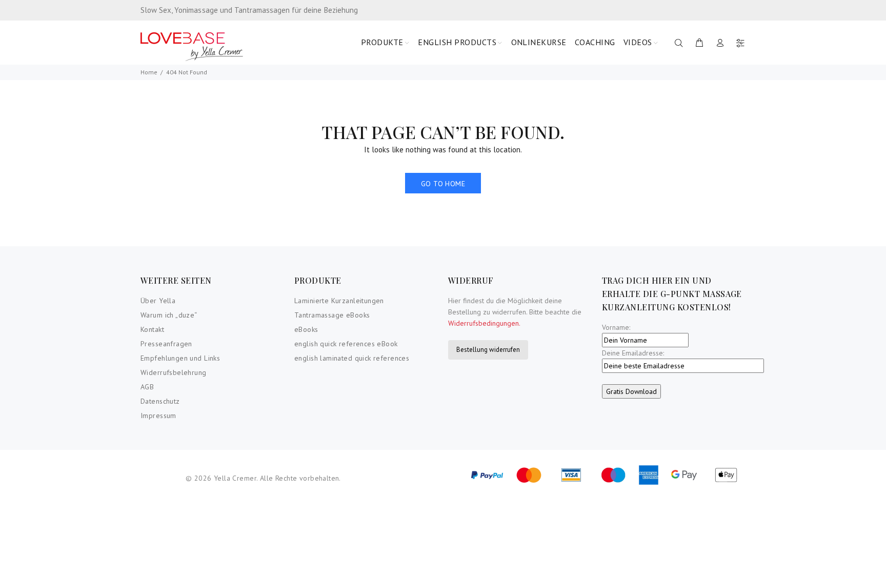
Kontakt (152, 329)
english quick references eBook (346, 343)
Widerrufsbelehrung (173, 372)
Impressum (158, 415)
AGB (147, 386)
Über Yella (157, 300)
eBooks (306, 329)
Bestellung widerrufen (488, 349)
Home (148, 72)
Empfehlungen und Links (180, 358)
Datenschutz (160, 401)
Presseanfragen (166, 343)
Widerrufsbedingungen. (484, 323)
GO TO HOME (443, 183)
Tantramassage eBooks (332, 315)
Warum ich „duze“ (168, 315)
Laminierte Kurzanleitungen (339, 300)
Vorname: (616, 327)
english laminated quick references (351, 358)
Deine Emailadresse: (633, 353)
